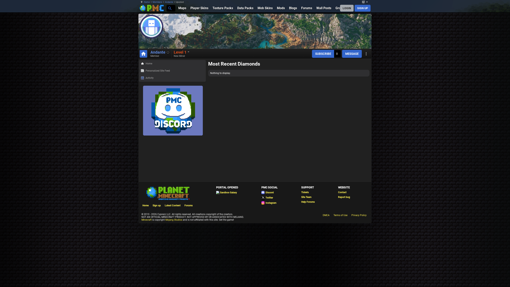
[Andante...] (169, 8)
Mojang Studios (173, 219)
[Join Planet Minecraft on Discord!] (173, 134)
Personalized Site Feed (158, 70)
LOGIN (347, 8)
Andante (169, 2)
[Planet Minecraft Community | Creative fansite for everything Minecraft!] (167, 193)
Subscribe (323, 54)
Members (157, 2)
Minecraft (146, 219)
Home (147, 2)
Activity (150, 78)
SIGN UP (362, 8)
